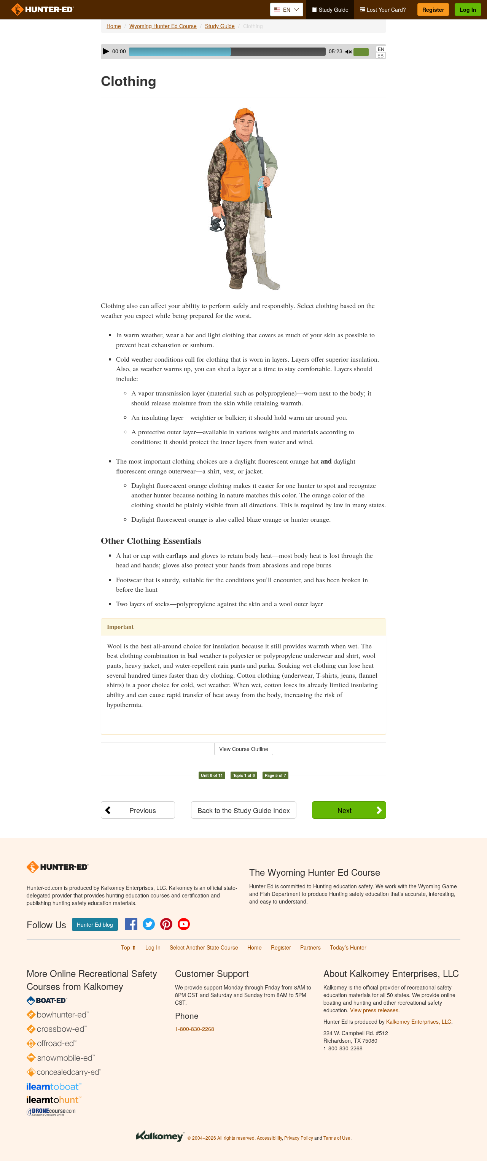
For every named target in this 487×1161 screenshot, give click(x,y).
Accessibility (269, 1137)
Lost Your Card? (385, 9)
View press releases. (375, 1010)
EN (381, 49)
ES (380, 56)
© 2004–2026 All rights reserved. (222, 1137)
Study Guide (333, 9)
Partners (310, 947)
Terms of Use (336, 1137)
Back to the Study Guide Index (243, 810)
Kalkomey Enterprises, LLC (418, 1021)
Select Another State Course (204, 947)
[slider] (364, 52)
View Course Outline (243, 749)
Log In (468, 9)
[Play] (106, 51)
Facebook (131, 924)
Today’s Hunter (348, 947)
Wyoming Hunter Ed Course (163, 26)
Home (114, 26)
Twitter (149, 924)
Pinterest (166, 924)
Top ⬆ (128, 947)
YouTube (184, 924)
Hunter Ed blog (95, 924)
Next (344, 810)
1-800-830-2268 (194, 1028)
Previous (142, 810)
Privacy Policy (298, 1137)
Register (433, 9)
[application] (243, 51)
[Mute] (348, 52)
